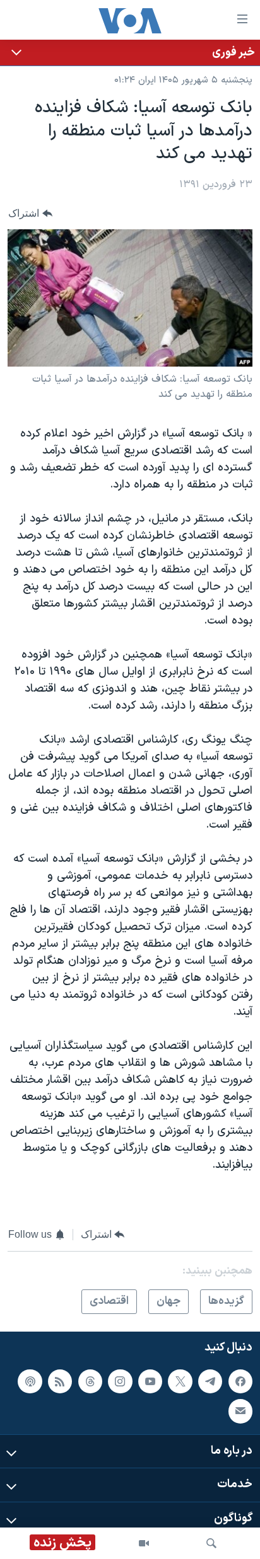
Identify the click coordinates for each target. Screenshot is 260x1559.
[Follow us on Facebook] (240, 1381)
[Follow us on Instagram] (120, 1381)
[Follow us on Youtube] (150, 1381)
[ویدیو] (144, 1543)
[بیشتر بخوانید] (130, 53)
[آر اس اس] (60, 1381)
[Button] (30, 213)
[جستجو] (211, 1543)
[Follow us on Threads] (90, 1381)
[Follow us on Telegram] (210, 1381)
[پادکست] (30, 1381)
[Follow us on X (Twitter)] (180, 1381)
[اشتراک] (240, 1412)
